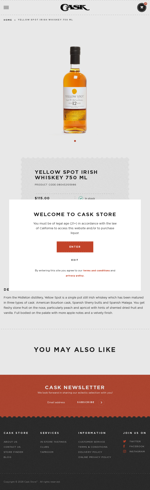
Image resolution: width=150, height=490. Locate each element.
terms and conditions (96, 271)
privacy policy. (75, 276)
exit (75, 260)
